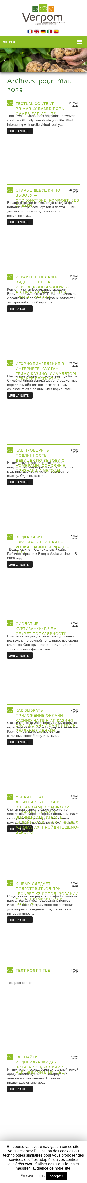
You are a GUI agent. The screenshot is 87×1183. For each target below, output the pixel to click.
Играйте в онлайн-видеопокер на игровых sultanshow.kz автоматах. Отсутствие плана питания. (43, 286)
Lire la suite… (19, 131)
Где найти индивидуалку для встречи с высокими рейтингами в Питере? (41, 1064)
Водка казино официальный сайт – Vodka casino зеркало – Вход (42, 544)
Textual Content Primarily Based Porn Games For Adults (40, 108)
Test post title (33, 970)
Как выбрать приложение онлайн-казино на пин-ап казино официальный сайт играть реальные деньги (46, 720)
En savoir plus (32, 1176)
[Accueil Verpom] (43, 28)
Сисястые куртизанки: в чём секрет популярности (41, 628)
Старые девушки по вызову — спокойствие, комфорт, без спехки (47, 198)
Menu (9, 42)
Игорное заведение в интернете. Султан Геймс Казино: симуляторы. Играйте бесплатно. (48, 371)
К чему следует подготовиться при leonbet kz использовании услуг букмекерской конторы (47, 893)
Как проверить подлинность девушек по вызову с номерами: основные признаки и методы (40, 460)
